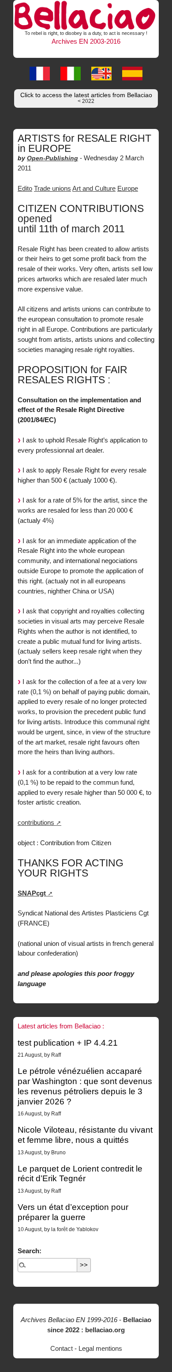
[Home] (86, 14)
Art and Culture (94, 188)
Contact (61, 1348)
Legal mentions (100, 1348)
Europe (127, 188)
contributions (36, 822)
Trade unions (52, 188)
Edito (25, 188)
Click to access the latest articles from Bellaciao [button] (86, 98)
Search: (29, 1251)
